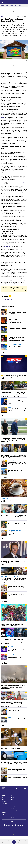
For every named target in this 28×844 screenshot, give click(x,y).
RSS (11, 815)
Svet (2, 390)
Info (3, 793)
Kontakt (12, 817)
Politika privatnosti (15, 812)
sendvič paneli (7, 246)
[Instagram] (22, 788)
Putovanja (4, 803)
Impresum (13, 808)
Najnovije (9, 2)
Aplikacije (13, 813)
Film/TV (2, 559)
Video (12, 793)
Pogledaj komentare (7, 299)
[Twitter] (19, 788)
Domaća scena (4, 638)
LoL (1, 622)
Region (9, 407)
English (16, 700)
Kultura (4, 805)
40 (6, 309)
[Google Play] (9, 825)
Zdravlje (4, 801)
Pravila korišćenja (15, 810)
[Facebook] (17, 788)
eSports (4, 808)
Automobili (4, 812)
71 (6, 318)
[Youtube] (25, 788)
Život (2, 16)
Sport (3, 795)
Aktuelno (10, 522)
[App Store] (19, 825)
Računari (16, 760)
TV (11, 795)
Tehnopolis (4, 810)
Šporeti (2, 117)
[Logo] (2, 2)
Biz (3, 797)
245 (6, 327)
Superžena (4, 807)
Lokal (3, 814)
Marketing (13, 806)
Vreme (12, 799)
